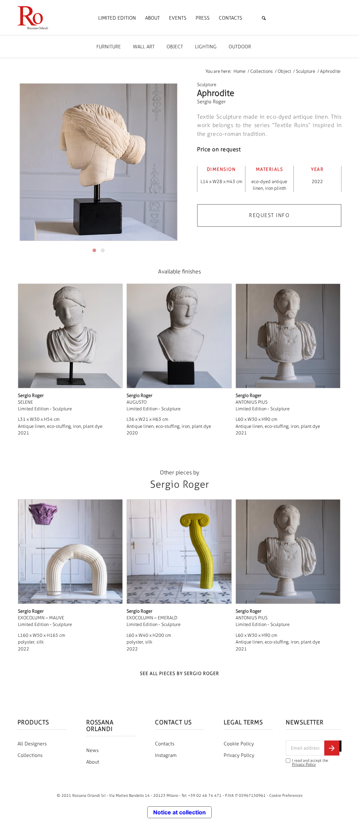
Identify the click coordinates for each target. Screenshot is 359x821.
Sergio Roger (211, 102)
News (92, 750)
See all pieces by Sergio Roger (179, 673)
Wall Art (144, 47)
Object (175, 47)
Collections (30, 755)
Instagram (166, 755)
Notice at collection (179, 812)
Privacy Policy (239, 755)
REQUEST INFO (269, 215)
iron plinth (275, 188)
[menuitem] (117, 18)
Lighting (206, 47)
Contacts (164, 744)
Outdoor (240, 47)
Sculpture (206, 84)
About (92, 762)
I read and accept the (310, 762)
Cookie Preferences (286, 795)
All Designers (32, 744)
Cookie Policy (239, 744)
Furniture (108, 47)
